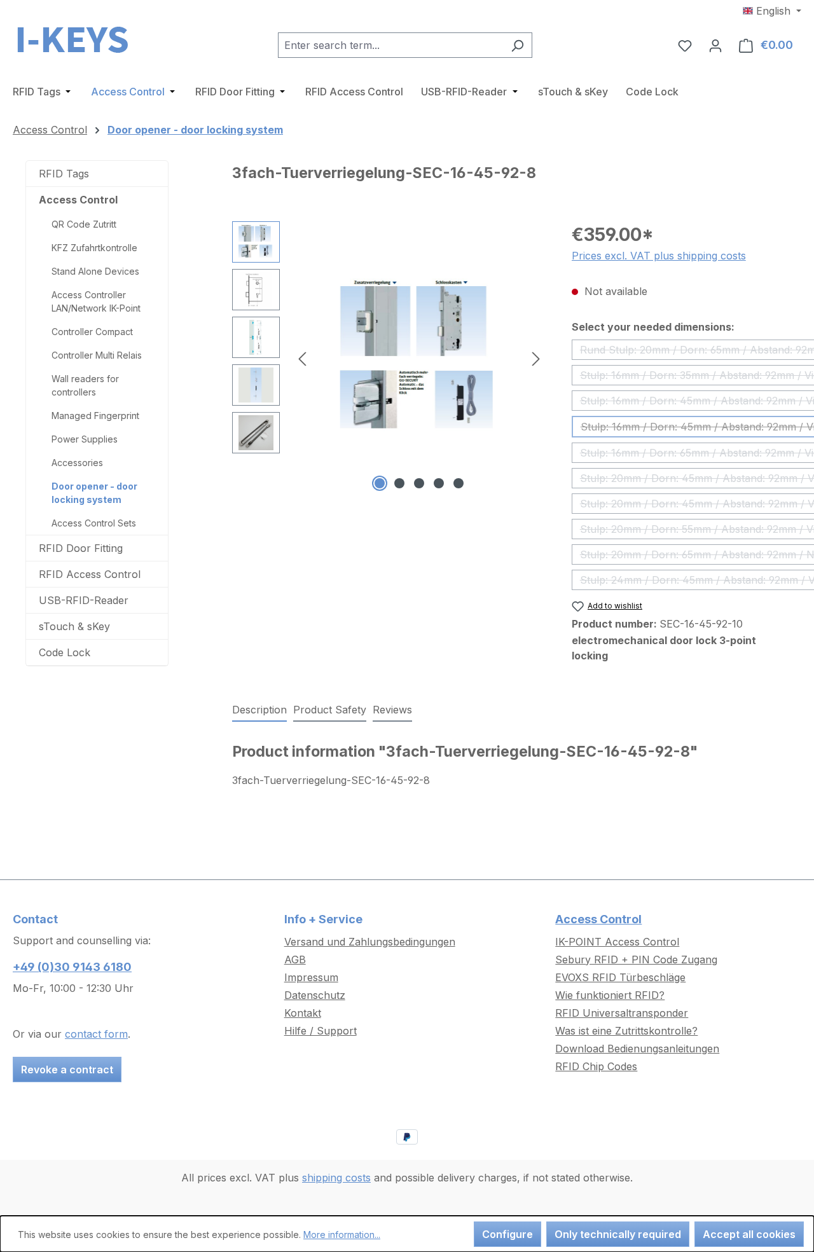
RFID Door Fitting (81, 548)
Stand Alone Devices (95, 271)
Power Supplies (85, 439)
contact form (96, 1034)
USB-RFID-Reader (83, 600)
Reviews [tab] (392, 709)
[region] (389, 358)
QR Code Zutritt (84, 224)
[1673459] (419, 358)
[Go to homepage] (76, 42)
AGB (295, 959)
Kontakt (302, 1013)
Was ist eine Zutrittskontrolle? (626, 1030)
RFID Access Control (90, 574)
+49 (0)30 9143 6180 (72, 966)
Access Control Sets (94, 523)
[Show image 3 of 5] (419, 483)
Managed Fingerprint (95, 415)
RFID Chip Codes (596, 1066)
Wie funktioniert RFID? (610, 995)
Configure (507, 1234)
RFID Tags (64, 173)
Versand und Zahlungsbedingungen (369, 941)
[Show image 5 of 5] (458, 483)
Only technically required (618, 1234)
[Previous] (302, 358)
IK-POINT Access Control (617, 941)
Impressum (311, 977)
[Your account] (715, 45)
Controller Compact (92, 331)
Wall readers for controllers (85, 385)
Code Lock (64, 652)
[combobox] (390, 45)
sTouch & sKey (74, 626)
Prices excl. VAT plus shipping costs (659, 255)
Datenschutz (314, 995)
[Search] (517, 45)
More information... (341, 1234)
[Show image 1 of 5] (380, 483)
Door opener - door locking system (94, 493)
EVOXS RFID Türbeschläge (620, 977)
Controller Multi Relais (97, 355)
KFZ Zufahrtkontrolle (94, 247)
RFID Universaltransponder (621, 1013)
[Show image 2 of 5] (399, 483)
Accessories (77, 462)
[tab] (259, 710)
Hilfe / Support (320, 1030)
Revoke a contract (67, 1069)
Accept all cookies (749, 1234)
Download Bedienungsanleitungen (637, 1048)
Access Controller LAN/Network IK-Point (96, 301)
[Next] (536, 358)
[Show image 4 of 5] (439, 483)
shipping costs (336, 1177)
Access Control (78, 199)
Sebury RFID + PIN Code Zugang (636, 959)
